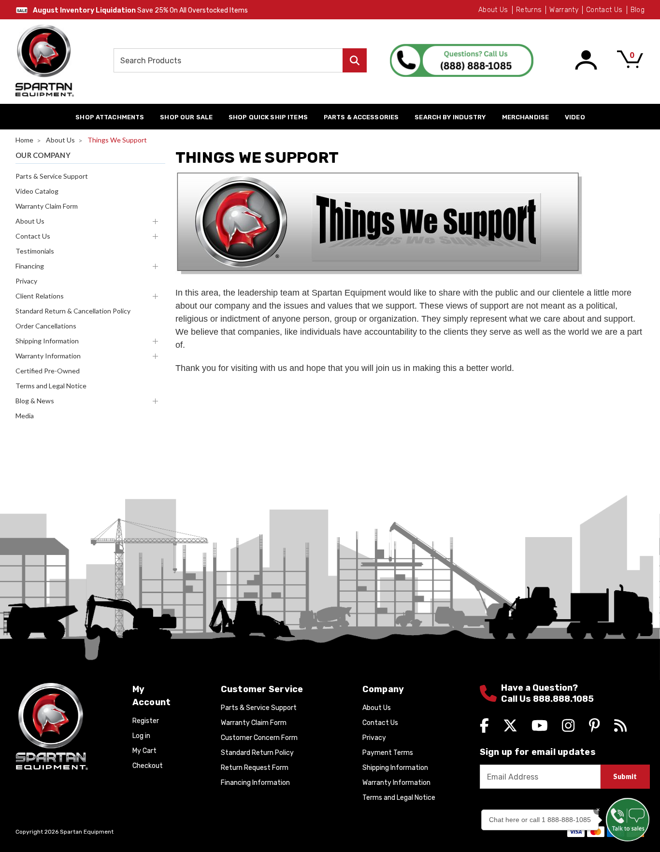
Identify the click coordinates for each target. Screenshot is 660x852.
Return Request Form (254, 768)
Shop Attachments (109, 117)
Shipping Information (47, 341)
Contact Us (604, 10)
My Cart (144, 751)
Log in (141, 736)
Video (575, 117)
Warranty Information (48, 356)
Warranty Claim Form (46, 206)
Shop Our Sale (186, 117)
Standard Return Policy (257, 753)
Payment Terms (387, 753)
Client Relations (39, 296)
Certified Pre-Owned (47, 371)
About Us (493, 10)
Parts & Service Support (51, 176)
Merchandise (525, 117)
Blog (638, 10)
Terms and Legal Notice (50, 386)
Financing (29, 266)
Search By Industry (450, 117)
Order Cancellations (45, 326)
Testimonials (34, 251)
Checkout (147, 766)
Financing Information (255, 783)
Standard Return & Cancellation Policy (72, 311)
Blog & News (34, 401)
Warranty (563, 10)
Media (24, 416)
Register (145, 721)
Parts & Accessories (361, 117)
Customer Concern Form (259, 738)
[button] (627, 819)
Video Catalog (36, 191)
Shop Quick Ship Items (268, 117)
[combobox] (240, 60)
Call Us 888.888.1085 (547, 699)
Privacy (26, 281)
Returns (529, 10)
